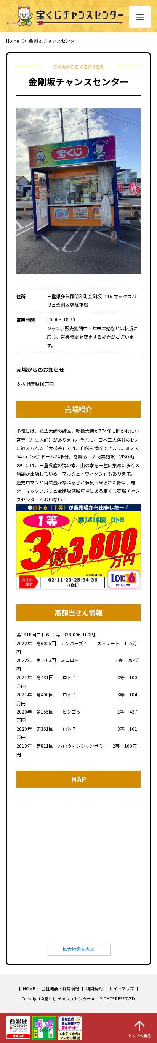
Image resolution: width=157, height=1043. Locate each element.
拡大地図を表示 (78, 949)
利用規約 (94, 988)
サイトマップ (121, 988)
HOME (29, 988)
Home (12, 40)
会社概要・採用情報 (60, 988)
